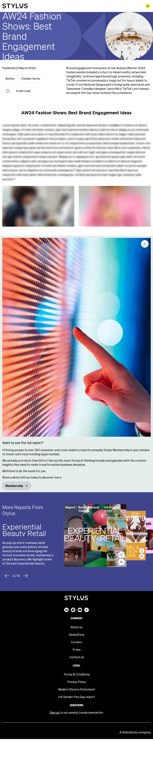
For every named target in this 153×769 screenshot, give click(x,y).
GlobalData (76, 634)
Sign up (54, 712)
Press (77, 649)
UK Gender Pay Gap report (76, 697)
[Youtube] (80, 610)
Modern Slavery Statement (76, 689)
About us (76, 627)
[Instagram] (73, 610)
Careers (76, 642)
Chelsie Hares (30, 78)
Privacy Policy (76, 682)
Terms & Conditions (76, 674)
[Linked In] (66, 610)
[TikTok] (86, 610)
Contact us (76, 657)
